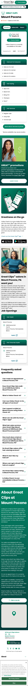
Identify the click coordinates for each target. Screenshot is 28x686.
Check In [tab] (7, 27)
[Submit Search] (24, 7)
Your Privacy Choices (14, 678)
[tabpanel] (14, 43)
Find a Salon (15, 40)
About (3, 656)
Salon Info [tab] (15, 27)
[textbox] (14, 165)
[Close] (26, 662)
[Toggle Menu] (2, 2)
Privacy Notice (7, 675)
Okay (14, 683)
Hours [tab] (22, 27)
